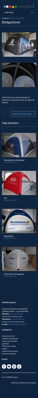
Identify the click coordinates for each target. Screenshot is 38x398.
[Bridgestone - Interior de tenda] (19, 86)
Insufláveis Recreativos (10, 351)
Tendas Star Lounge (9, 346)
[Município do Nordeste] (19, 145)
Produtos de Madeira (9, 354)
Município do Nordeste (14, 160)
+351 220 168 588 (16, 314)
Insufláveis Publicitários (10, 338)
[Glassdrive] (19, 221)
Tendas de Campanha (9, 341)
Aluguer (4, 349)
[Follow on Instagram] (14, 366)
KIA (5, 198)
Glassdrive (8, 236)
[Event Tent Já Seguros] (19, 259)
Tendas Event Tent (16, 18)
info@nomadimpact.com (17, 324)
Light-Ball (5, 344)
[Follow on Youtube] (9, 366)
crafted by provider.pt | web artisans (23, 383)
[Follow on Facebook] (4, 366)
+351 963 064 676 (18, 319)
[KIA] (19, 183)
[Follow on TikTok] (19, 366)
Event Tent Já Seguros (14, 274)
